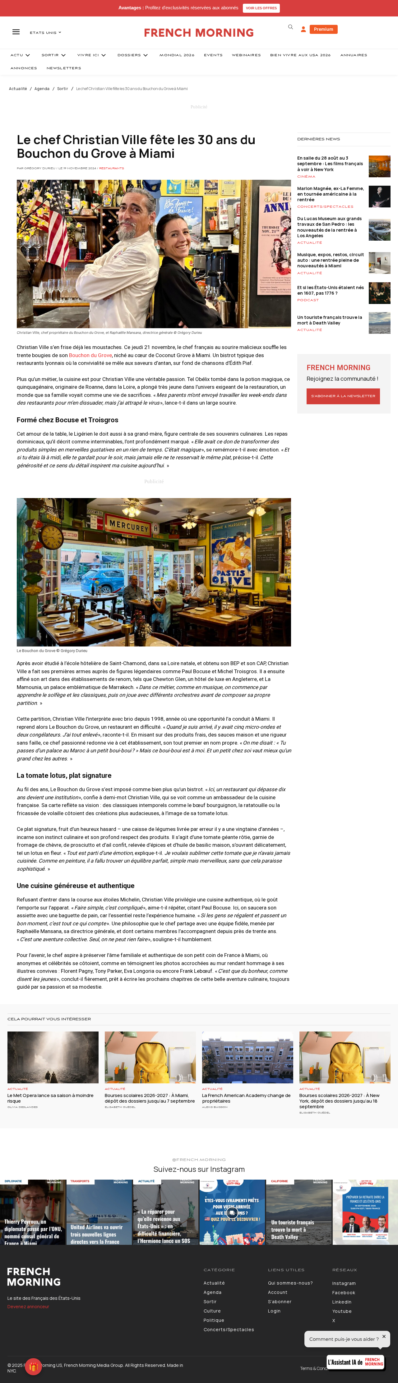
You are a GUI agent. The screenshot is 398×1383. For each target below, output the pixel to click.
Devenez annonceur (28, 1306)
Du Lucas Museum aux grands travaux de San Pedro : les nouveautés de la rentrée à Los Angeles (329, 226)
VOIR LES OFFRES (261, 8)
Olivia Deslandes (22, 1107)
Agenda (42, 89)
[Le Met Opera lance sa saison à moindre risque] (53, 1057)
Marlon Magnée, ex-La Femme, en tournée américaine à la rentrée (330, 193)
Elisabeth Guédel (120, 1107)
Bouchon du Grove (90, 355)
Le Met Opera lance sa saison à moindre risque (50, 1098)
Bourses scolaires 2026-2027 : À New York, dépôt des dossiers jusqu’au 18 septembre (339, 1101)
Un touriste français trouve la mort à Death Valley (329, 320)
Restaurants (111, 168)
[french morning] (199, 33)
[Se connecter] (303, 29)
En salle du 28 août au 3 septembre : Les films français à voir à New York (330, 163)
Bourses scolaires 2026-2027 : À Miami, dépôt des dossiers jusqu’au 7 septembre (150, 1098)
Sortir (62, 89)
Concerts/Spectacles (325, 207)
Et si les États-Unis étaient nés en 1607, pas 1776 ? (330, 290)
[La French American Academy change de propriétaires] (247, 1057)
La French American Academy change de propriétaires (246, 1098)
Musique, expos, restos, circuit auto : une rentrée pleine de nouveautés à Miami (330, 260)
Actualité (18, 89)
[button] (290, 27)
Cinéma (306, 177)
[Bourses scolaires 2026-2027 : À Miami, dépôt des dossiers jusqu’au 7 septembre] (150, 1057)
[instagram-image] (32, 1212)
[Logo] (100, 1277)
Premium (323, 29)
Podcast (308, 300)
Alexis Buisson (215, 1107)
